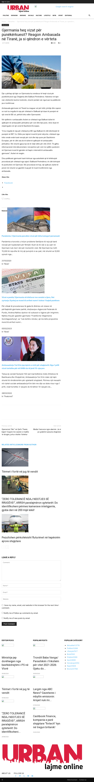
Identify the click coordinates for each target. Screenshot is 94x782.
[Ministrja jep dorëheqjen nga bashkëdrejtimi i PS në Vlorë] (16, 648)
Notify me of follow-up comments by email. (21, 613)
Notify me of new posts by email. (17, 618)
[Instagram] (20, 776)
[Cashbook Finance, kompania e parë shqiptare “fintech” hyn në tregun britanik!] (47, 709)
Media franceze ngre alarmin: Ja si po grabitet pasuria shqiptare (47, 430)
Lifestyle (47, 15)
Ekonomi (14, 15)
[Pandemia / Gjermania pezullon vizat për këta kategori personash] (31, 219)
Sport (60, 15)
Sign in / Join (6, 2)
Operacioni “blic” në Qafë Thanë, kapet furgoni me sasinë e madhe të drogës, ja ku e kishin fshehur (15, 432)
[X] (24, 48)
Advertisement (72, 780)
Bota (54, 15)
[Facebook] (18, 48)
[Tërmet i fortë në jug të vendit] (31, 457)
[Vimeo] (28, 776)
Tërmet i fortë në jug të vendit (20, 471)
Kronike (23, 15)
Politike (6, 15)
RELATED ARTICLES (10, 445)
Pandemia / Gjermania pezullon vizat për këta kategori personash (31, 236)
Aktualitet (11, 21)
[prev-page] (3, 547)
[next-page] (7, 547)
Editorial (68, 15)
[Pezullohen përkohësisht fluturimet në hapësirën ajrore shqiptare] (31, 523)
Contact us (82, 780)
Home (4, 21)
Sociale (31, 15)
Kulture (39, 15)
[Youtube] (32, 776)
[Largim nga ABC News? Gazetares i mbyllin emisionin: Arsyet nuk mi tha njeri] (47, 679)
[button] (89, 15)
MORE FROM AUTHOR (27, 445)
